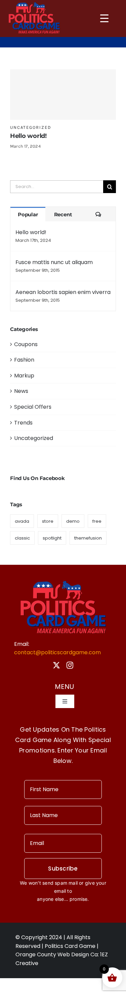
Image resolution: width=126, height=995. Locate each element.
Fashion (24, 360)
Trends (23, 423)
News (21, 391)
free (96, 521)
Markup (24, 375)
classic (22, 538)
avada (22, 521)
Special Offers (32, 407)
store (47, 521)
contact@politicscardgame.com (57, 652)
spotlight (52, 538)
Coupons (26, 344)
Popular (28, 214)
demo (73, 521)
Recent (63, 214)
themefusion (88, 538)
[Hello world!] (63, 94)
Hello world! (28, 136)
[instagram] (70, 665)
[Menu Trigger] (104, 18)
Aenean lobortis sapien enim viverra (63, 292)
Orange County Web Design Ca (56, 954)
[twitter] (56, 665)
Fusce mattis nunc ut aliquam (54, 262)
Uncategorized (30, 127)
